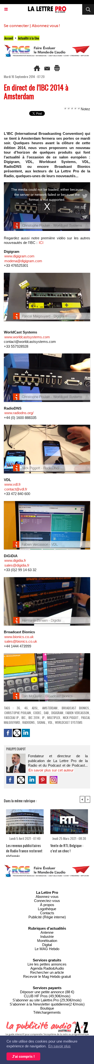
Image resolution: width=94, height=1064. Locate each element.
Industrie (47, 936)
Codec (37, 712)
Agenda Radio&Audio (47, 968)
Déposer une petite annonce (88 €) (47, 992)
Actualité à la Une (28, 38)
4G (26, 707)
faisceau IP (11, 717)
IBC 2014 (34, 717)
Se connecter (16, 25)
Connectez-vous (47, 901)
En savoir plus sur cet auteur (51, 770)
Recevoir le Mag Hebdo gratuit (47, 976)
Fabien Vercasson (77, 712)
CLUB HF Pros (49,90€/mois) (47, 996)
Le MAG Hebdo (47, 949)
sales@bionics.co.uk (20, 641)
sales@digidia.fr (16, 565)
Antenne (47, 932)
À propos (47, 905)
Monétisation (47, 941)
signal (41, 722)
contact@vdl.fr (15, 489)
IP (43, 717)
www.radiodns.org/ (19, 413)
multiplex (53, 717)
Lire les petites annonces (47, 964)
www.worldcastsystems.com (27, 337)
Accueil (8, 38)
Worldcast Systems (68, 722)
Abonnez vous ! (46, 25)
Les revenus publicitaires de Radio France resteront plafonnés (24, 849)
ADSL (35, 707)
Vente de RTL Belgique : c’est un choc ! (66, 848)
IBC (23, 717)
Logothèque (47, 909)
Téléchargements (47, 1012)
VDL (50, 722)
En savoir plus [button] (59, 1046)
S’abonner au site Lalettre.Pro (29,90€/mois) (47, 1000)
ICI (41, 243)
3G (18, 707)
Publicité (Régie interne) (47, 917)
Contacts (47, 913)
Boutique (47, 1008)
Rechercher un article (47, 972)
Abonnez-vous (47, 896)
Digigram (57, 712)
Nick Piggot (71, 717)
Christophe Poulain (17, 712)
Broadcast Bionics (75, 707)
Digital (47, 945)
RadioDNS (28, 722)
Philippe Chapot (16, 749)
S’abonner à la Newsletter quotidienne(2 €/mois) (47, 1004)
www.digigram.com (19, 256)
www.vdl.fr (12, 484)
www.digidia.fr (15, 560)
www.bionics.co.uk (19, 637)
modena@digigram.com (23, 261)
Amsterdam (49, 707)
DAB (46, 712)
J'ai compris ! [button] (23, 1056)
